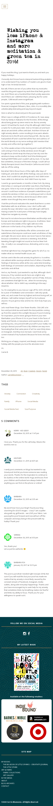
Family (44, 371)
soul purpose (30, 409)
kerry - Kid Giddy (21, 430)
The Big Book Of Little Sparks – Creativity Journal (25, 764)
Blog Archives (7, 783)
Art (22, 371)
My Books (5, 761)
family (7, 401)
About (4, 780)
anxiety (7, 393)
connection (21, 393)
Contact (5, 786)
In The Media (6, 778)
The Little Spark (10, 767)
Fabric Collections (11, 772)
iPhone (18, 401)
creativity (36, 393)
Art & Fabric (6, 770)
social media (33, 401)
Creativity (31, 371)
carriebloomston (14, 375)
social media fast (11, 409)
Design (38, 371)
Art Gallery (8, 775)
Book (25, 371)
